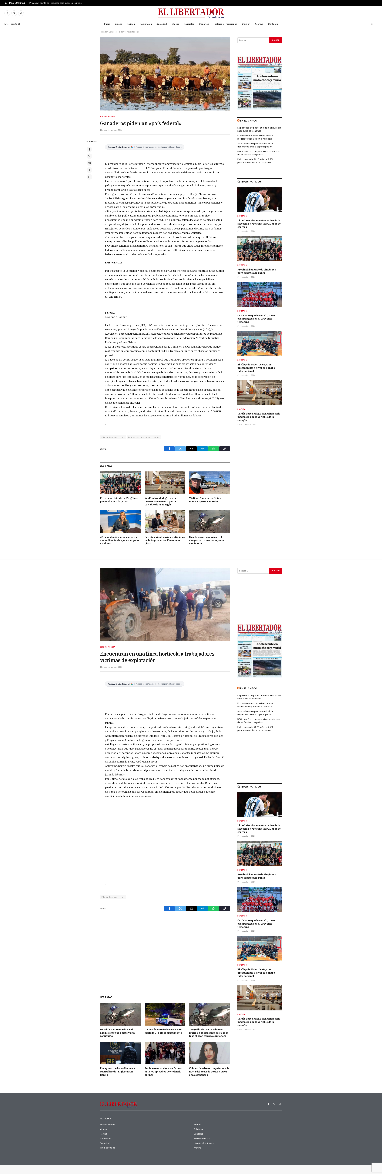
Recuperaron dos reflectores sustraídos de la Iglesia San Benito (117, 1071)
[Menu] (376, 24)
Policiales (189, 24)
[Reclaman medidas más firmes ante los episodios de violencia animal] (165, 1053)
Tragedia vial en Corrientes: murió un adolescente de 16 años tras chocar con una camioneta (208, 1033)
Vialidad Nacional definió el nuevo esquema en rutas (205, 500)
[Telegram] (89, 170)
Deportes (204, 24)
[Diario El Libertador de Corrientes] (191, 13)
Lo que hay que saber (139, 437)
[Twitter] (89, 156)
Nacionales (146, 24)
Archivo (259, 24)
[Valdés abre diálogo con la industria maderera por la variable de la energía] (165, 482)
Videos (118, 24)
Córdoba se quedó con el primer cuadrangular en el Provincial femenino (256, 319)
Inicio (107, 24)
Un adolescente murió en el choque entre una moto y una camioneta (206, 540)
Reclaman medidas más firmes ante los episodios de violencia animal (163, 1071)
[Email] (89, 163)
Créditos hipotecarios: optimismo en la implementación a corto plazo (165, 540)
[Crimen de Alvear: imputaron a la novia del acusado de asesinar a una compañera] (209, 1053)
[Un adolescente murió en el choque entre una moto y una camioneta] (209, 521)
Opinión (246, 24)
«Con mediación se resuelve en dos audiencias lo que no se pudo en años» (119, 540)
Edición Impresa (107, 117)
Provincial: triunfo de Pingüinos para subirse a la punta (55, 3)
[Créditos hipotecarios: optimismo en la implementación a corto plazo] (165, 521)
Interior (175, 24)
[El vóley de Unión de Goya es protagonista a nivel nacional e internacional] (259, 343)
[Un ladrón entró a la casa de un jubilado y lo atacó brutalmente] (165, 1014)
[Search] (371, 24)
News (156, 437)
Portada (103, 32)
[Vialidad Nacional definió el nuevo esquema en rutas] (209, 482)
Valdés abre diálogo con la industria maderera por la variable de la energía (160, 501)
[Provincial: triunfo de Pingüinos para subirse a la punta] (120, 482)
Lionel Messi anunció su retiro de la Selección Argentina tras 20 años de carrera (259, 224)
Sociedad (162, 24)
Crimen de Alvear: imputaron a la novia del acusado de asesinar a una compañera (209, 1071)
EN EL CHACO (248, 120)
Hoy (123, 437)
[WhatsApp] (89, 177)
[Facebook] (89, 149)
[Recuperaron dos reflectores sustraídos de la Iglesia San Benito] (120, 1053)
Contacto (273, 24)
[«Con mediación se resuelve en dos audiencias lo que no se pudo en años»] (120, 521)
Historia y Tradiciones (225, 24)
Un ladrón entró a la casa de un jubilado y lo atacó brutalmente (163, 1031)
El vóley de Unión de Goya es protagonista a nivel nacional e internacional (256, 368)
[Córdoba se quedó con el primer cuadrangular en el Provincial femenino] (259, 294)
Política (131, 24)
